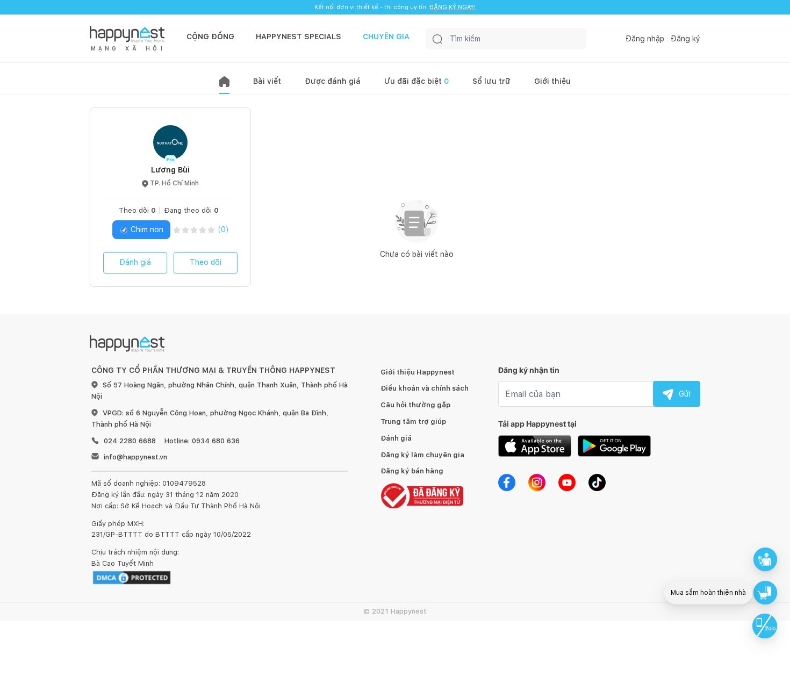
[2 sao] (185, 229)
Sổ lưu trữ (491, 81)
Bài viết (267, 81)
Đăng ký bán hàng (411, 471)
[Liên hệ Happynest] (764, 626)
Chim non (145, 229)
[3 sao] (194, 229)
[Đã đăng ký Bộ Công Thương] (421, 495)
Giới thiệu (552, 81)
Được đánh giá (333, 81)
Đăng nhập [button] (645, 38)
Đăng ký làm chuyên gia (422, 455)
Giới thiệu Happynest (417, 372)
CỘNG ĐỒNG (210, 36)
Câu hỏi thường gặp (415, 405)
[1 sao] (177, 229)
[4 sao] (202, 229)
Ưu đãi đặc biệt (416, 81)
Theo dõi (205, 262)
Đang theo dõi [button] (191, 210)
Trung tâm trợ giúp (413, 421)
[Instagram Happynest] (536, 482)
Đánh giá (135, 262)
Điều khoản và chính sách (424, 388)
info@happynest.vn (135, 457)
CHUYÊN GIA (386, 36)
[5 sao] (211, 229)
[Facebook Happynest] (506, 482)
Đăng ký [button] (685, 38)
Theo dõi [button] (137, 210)
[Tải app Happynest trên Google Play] (614, 445)
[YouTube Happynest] (567, 482)
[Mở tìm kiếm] (437, 38)
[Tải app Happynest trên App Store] (534, 445)
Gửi (685, 394)
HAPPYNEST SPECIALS (298, 36)
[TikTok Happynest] (597, 482)
